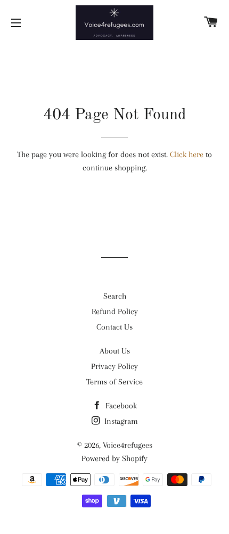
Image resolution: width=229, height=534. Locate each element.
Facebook (120, 405)
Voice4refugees (127, 445)
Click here (186, 154)
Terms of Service (114, 382)
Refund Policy (115, 311)
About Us (115, 351)
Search (114, 296)
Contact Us (114, 327)
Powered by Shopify (114, 458)
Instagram (120, 421)
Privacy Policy (114, 366)
